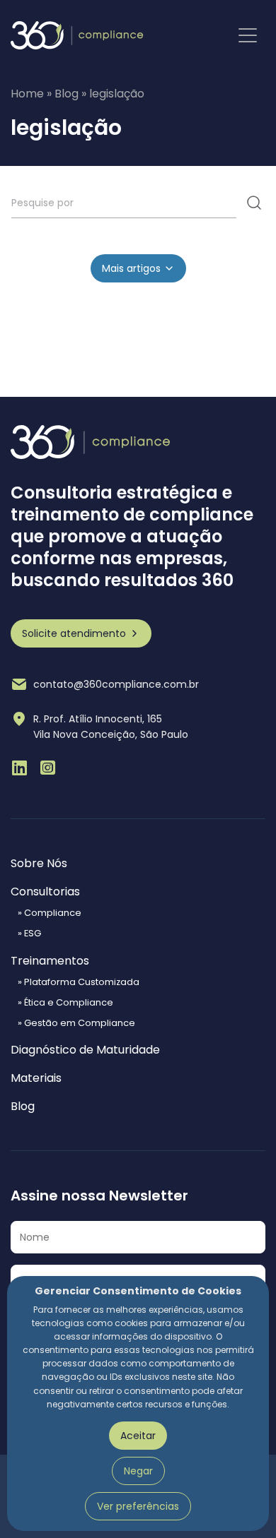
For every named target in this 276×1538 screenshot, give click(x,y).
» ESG (29, 933)
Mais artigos (131, 268)
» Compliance (49, 913)
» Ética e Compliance (65, 1003)
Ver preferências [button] (138, 1506)
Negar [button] (138, 1471)
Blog (66, 93)
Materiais (36, 1078)
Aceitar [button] (138, 1436)
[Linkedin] (19, 767)
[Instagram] (47, 767)
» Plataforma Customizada (78, 982)
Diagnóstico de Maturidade (85, 1050)
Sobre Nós (39, 863)
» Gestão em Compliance (76, 1023)
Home (27, 93)
